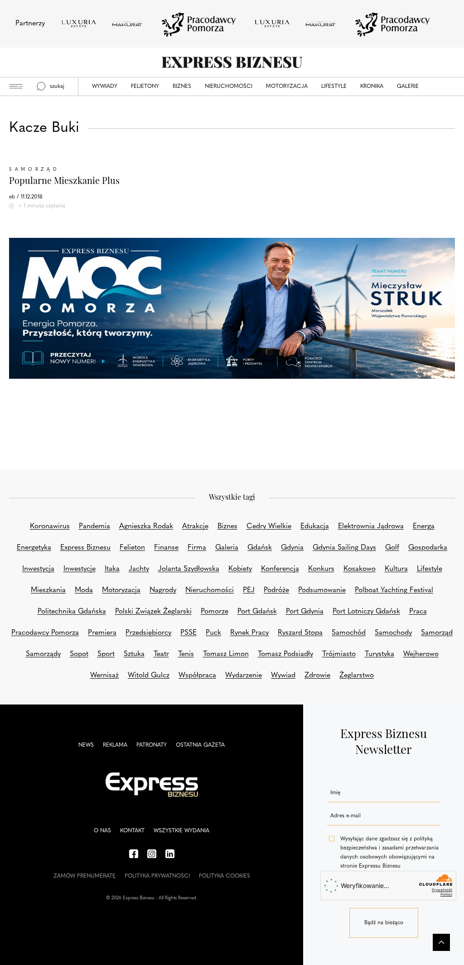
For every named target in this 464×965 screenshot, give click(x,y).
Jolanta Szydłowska (188, 569)
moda (84, 590)
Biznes (182, 86)
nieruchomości (209, 590)
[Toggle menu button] (16, 86)
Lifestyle (334, 86)
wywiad (283, 675)
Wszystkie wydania (181, 831)
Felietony (145, 86)
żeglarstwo (356, 675)
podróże (276, 590)
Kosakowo (359, 569)
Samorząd (34, 169)
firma (197, 547)
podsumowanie (322, 590)
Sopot (79, 654)
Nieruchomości (228, 86)
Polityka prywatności (157, 876)
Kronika (371, 86)
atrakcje (195, 526)
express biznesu (85, 547)
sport (106, 654)
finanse (166, 547)
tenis (186, 654)
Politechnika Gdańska (72, 611)
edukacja (314, 526)
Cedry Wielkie (268, 526)
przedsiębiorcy (148, 633)
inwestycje (79, 569)
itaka (112, 569)
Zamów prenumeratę (84, 876)
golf (392, 547)
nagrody (163, 590)
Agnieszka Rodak (146, 526)
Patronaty (151, 745)
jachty (139, 569)
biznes (227, 526)
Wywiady (104, 86)
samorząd (437, 633)
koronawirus (50, 526)
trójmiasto (339, 654)
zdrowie (317, 675)
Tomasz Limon (226, 654)
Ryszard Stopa (300, 633)
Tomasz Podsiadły (285, 654)
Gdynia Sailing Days (344, 547)
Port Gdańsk (257, 611)
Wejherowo (421, 654)
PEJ (249, 590)
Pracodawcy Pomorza (45, 633)
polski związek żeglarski (153, 611)
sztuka (134, 654)
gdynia (292, 547)
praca (418, 611)
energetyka (34, 547)
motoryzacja (121, 590)
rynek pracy (249, 633)
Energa (424, 526)
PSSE (188, 633)
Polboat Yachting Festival (394, 590)
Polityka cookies (224, 876)
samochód (349, 633)
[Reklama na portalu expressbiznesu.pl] (232, 308)
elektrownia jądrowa (371, 526)
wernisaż (104, 675)
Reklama (115, 745)
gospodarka (427, 547)
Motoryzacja (287, 86)
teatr (161, 654)
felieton (132, 547)
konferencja (280, 569)
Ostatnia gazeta (200, 745)
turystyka (379, 654)
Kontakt (132, 831)
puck (213, 633)
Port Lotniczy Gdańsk (366, 611)
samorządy (43, 654)
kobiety (240, 569)
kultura (396, 569)
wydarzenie (243, 675)
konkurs (321, 569)
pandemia (94, 526)
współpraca (197, 675)
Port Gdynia (305, 611)
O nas (102, 831)
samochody (393, 633)
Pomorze (214, 611)
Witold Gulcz (148, 675)
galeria (226, 547)
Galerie (408, 86)
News (86, 745)
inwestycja (38, 569)
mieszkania (48, 590)
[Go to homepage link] (232, 62)
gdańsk (259, 547)
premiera (102, 633)
